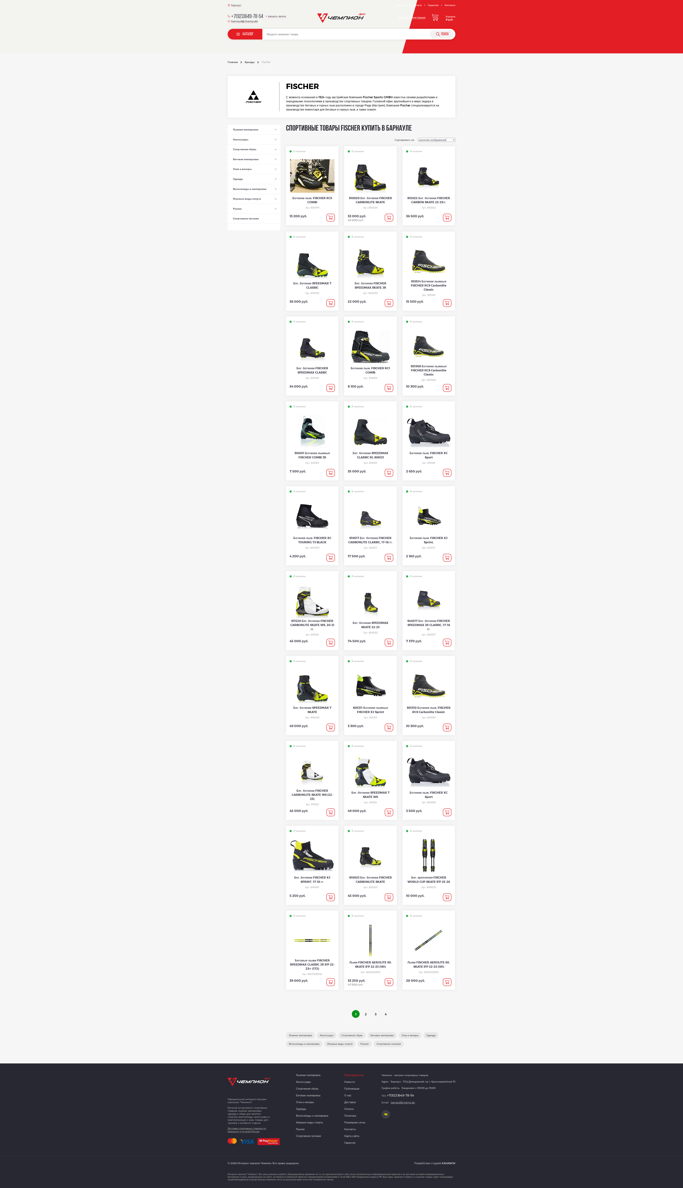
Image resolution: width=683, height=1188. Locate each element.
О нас (347, 1095)
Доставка (401, 5)
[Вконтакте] (386, 1114)
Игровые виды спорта (309, 1122)
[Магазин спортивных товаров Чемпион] (342, 18)
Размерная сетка (354, 1122)
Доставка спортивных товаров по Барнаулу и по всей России (247, 1130)
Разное (300, 1129)
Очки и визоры (305, 1102)
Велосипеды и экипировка (312, 1115)
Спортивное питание (308, 1135)
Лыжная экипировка (308, 1075)
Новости (349, 1081)
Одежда (301, 1108)
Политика (350, 1115)
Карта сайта (351, 1135)
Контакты (450, 5)
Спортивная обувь (307, 1088)
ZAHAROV (448, 1163)
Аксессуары (303, 1081)
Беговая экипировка (308, 1095)
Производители (353, 1075)
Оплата (417, 5)
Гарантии (433, 5)
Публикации (351, 1088)
